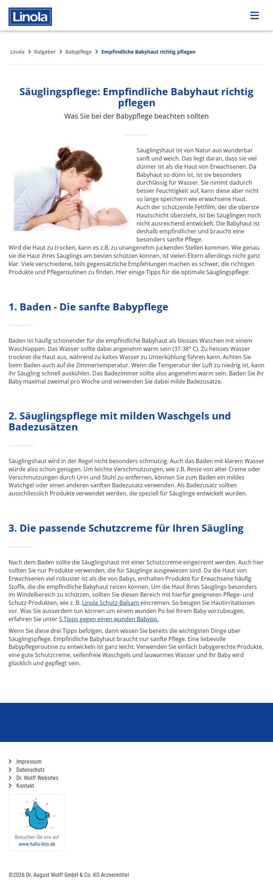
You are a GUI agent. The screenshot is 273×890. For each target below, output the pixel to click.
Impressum (28, 761)
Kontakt (24, 785)
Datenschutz (30, 769)
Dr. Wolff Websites (36, 778)
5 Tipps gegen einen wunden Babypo (108, 619)
